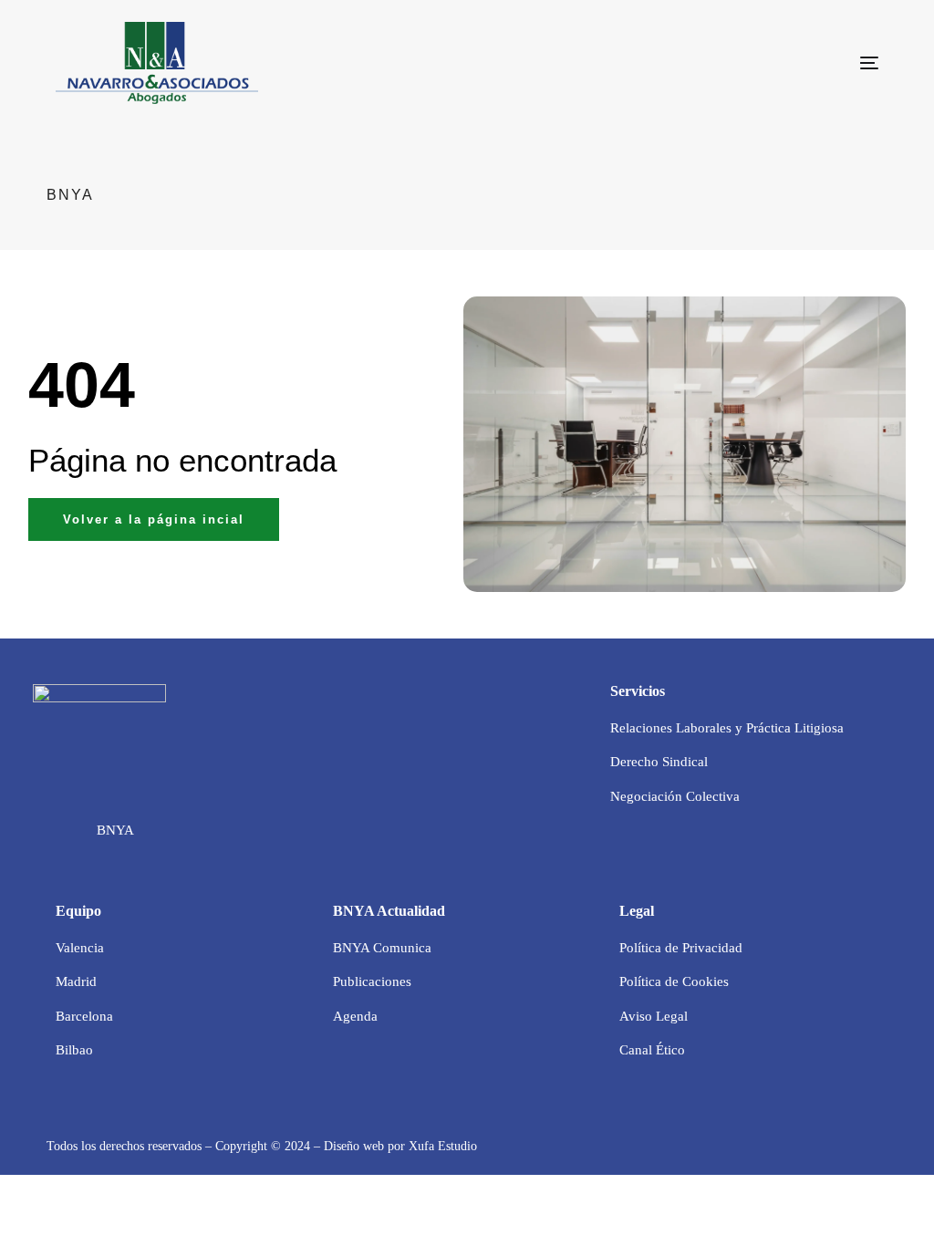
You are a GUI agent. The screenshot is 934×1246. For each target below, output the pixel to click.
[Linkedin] (69, 831)
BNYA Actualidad (389, 911)
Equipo (78, 911)
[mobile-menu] (837, 63)
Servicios (637, 691)
